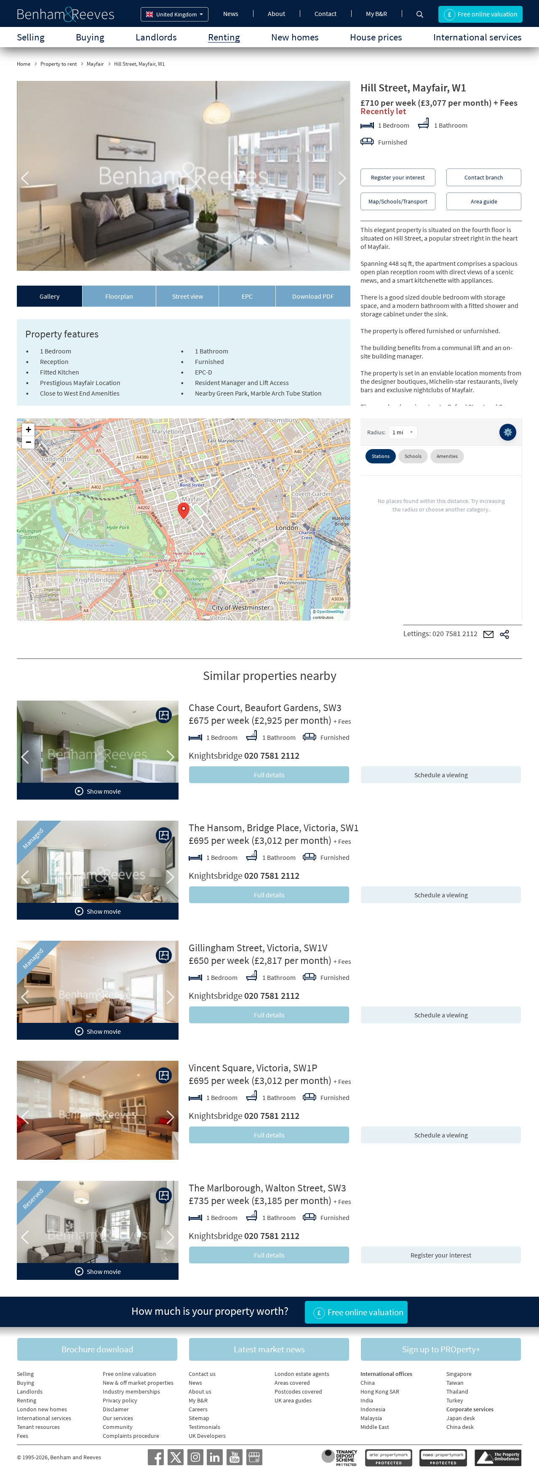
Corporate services (470, 1409)
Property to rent (58, 63)
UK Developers (207, 1436)
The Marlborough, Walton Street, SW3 (267, 1187)
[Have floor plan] (163, 715)
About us (200, 1391)
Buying (90, 37)
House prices (376, 37)
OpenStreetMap (330, 611)
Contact (325, 13)
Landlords (156, 37)
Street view (187, 296)
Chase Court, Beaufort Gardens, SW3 (265, 707)
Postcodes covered (298, 1391)
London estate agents (302, 1374)
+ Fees (506, 102)
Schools (413, 456)
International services (477, 37)
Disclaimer (116, 1409)
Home (23, 63)
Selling (31, 37)
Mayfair (95, 63)
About (276, 13)
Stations (381, 456)
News (230, 13)
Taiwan (455, 1382)
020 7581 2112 (455, 633)
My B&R (376, 13)
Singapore (459, 1374)
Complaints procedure (131, 1436)
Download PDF (313, 296)
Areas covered (292, 1382)
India (366, 1400)
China (367, 1382)
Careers (198, 1409)
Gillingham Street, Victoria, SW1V (258, 947)
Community (118, 1427)
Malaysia (371, 1418)
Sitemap (199, 1418)
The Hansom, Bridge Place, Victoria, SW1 (274, 827)
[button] (183, 511)
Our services (118, 1418)
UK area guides (293, 1400)
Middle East (374, 1427)
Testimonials (204, 1427)
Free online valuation (129, 1374)
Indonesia (372, 1409)
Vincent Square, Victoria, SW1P (253, 1067)
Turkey (454, 1400)
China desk (460, 1427)
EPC (247, 296)
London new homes (42, 1409)
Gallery (49, 296)
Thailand (457, 1391)
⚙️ (507, 432)
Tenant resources (38, 1427)
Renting (224, 37)
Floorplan (119, 296)
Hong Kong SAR (379, 1391)
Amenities (447, 456)
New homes (295, 37)
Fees (22, 1436)
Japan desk (460, 1418)
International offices (386, 1374)
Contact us (202, 1374)
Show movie (103, 791)
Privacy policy (120, 1400)
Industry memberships (131, 1391)
